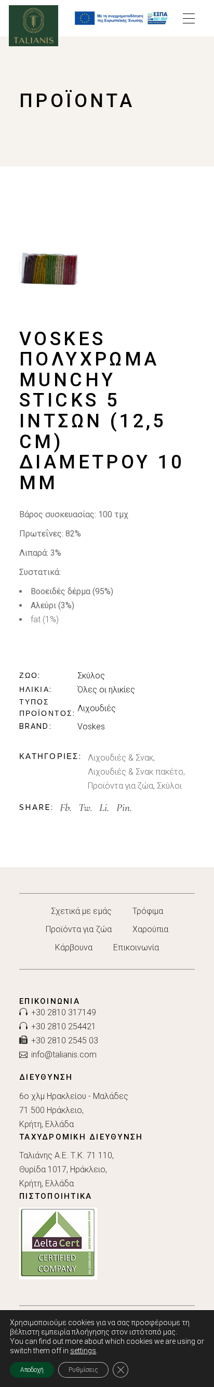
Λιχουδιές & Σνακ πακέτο (135, 772)
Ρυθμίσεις (83, 1369)
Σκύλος (91, 676)
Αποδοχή (32, 1369)
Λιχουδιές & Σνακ (120, 758)
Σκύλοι (169, 786)
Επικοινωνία (136, 947)
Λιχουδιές (96, 708)
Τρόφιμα (148, 911)
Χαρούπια (150, 929)
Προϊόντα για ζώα (120, 786)
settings (83, 1350)
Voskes (91, 726)
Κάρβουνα (74, 947)
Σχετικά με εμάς (81, 911)
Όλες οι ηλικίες (106, 690)
